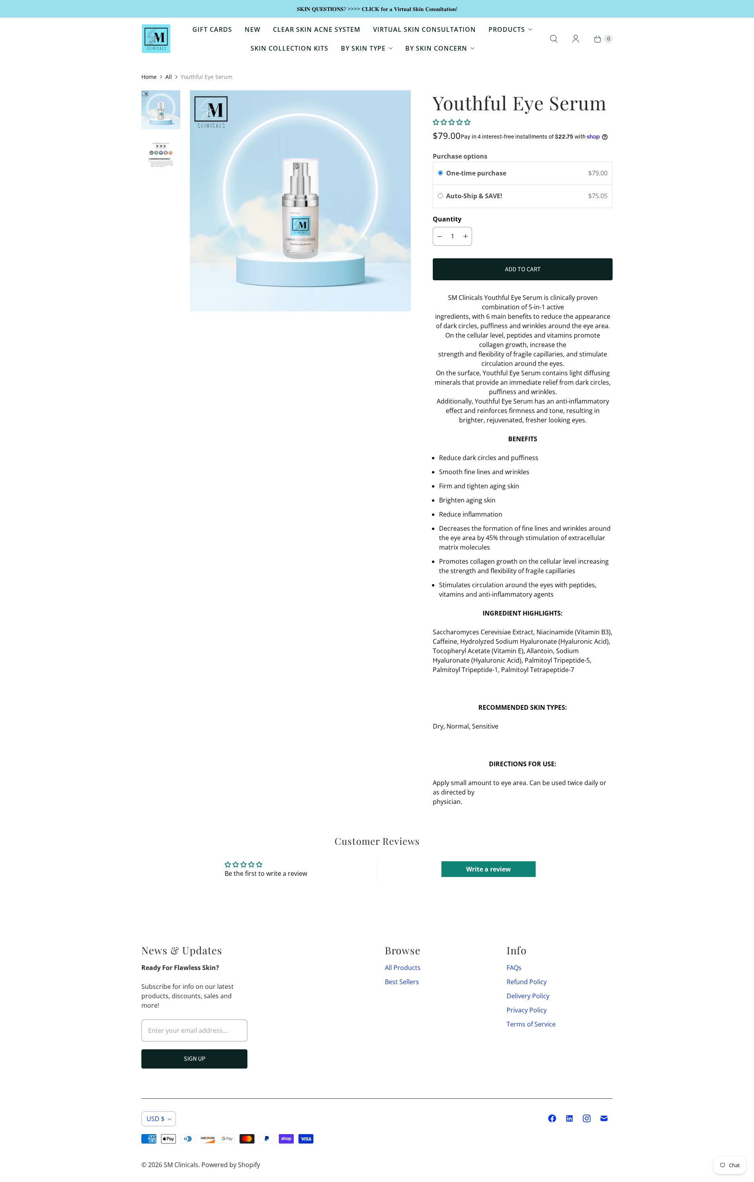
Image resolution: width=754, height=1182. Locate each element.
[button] (451, 122)
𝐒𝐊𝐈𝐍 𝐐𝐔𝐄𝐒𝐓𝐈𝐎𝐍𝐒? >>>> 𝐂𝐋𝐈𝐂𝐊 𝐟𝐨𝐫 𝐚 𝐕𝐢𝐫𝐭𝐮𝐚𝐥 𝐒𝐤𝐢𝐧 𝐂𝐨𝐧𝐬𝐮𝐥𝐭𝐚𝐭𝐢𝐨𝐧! (377, 9)
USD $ (155, 1118)
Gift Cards (212, 29)
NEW (252, 29)
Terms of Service (531, 1024)
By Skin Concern (436, 48)
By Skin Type (363, 48)
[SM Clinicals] (156, 38)
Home (149, 76)
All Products (403, 967)
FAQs (514, 967)
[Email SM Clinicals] (604, 1118)
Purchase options (460, 156)
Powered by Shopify (230, 1164)
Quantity (447, 219)
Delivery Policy (528, 996)
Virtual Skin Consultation (424, 29)
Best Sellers (402, 981)
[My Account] (576, 38)
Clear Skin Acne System (317, 29)
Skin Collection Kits (289, 48)
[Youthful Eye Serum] (300, 200)
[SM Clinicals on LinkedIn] (569, 1118)
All (168, 76)
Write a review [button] (488, 869)
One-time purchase (476, 173)
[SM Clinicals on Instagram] (586, 1118)
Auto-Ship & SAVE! (475, 196)
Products (507, 29)
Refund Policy (527, 981)
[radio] (440, 173)
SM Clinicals (181, 1164)
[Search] (554, 38)
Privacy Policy (527, 1010)
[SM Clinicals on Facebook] (552, 1118)
